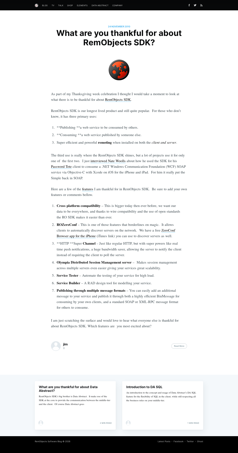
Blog (45, 5)
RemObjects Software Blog (48, 441)
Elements (82, 5)
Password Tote (61, 166)
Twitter (190, 441)
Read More (179, 346)
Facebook (178, 441)
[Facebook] (189, 5)
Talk (60, 5)
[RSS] (201, 5)
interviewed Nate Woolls (108, 160)
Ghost (200, 441)
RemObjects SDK (118, 99)
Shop (70, 5)
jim (65, 344)
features (87, 189)
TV (53, 5)
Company (117, 5)
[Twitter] (196, 5)
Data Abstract (100, 5)
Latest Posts (164, 441)
